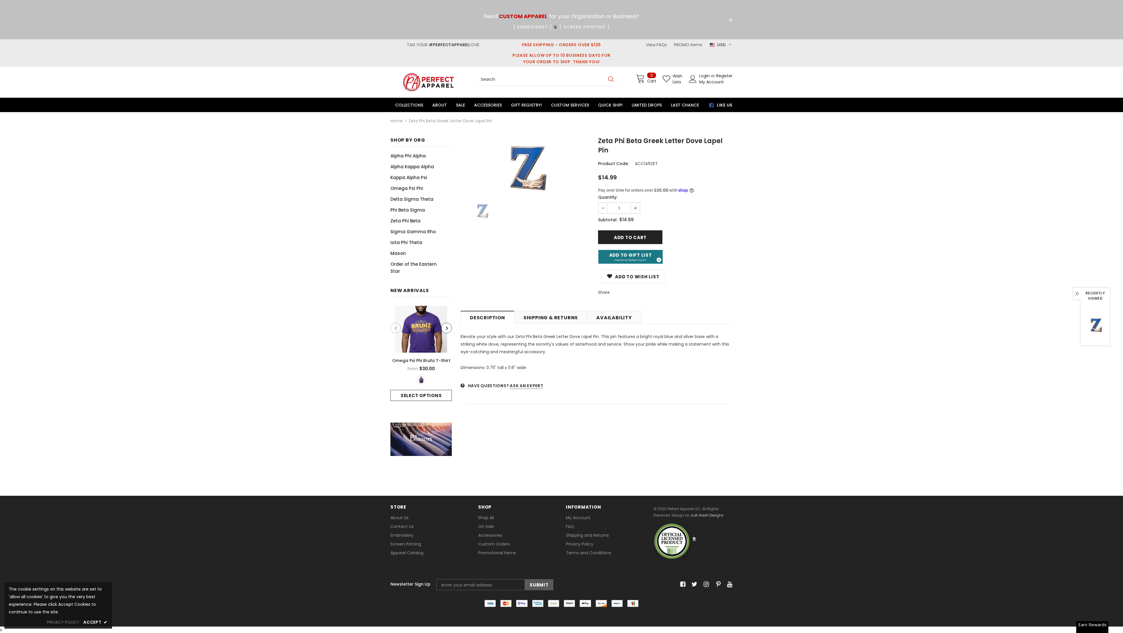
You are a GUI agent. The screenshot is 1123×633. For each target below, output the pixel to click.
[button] (630, 257)
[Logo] (428, 82)
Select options (421, 395)
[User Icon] (693, 79)
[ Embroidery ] (533, 27)
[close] (730, 20)
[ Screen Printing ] (584, 27)
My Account (711, 82)
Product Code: (613, 164)
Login (705, 76)
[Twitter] (693, 584)
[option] (421, 353)
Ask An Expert (526, 386)
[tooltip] (658, 259)
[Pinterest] (717, 584)
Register (724, 76)
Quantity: (607, 197)
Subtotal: (607, 220)
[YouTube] (728, 584)
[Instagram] (705, 584)
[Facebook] (681, 584)
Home (396, 121)
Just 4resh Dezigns (707, 515)
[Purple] (421, 379)
